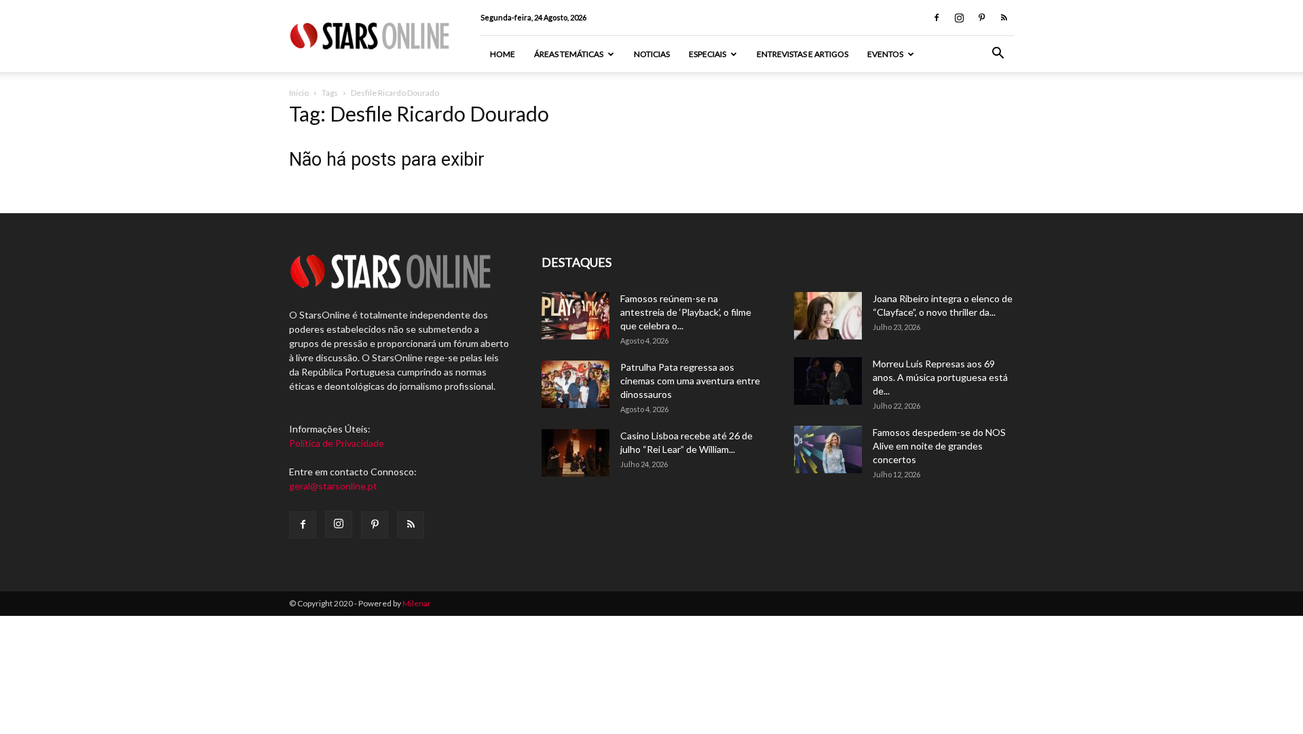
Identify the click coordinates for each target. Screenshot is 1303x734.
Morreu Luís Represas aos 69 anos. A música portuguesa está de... (940, 377)
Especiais (707, 54)
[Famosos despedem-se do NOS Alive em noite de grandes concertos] (828, 449)
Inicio (299, 93)
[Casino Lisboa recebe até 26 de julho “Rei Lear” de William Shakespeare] (575, 453)
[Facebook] (936, 17)
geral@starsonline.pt (333, 486)
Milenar (416, 603)
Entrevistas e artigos (802, 54)
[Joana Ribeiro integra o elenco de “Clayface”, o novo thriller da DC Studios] (828, 316)
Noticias (652, 54)
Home (502, 54)
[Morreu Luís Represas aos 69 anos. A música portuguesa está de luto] (828, 381)
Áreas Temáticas (568, 54)
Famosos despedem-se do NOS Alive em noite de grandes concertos (939, 445)
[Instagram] (959, 17)
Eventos (885, 54)
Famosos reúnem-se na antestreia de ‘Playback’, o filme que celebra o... (685, 312)
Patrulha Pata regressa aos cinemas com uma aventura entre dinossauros (690, 380)
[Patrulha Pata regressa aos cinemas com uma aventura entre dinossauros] (575, 384)
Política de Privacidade (336, 443)
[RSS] (1004, 17)
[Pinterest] (981, 17)
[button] (997, 54)
